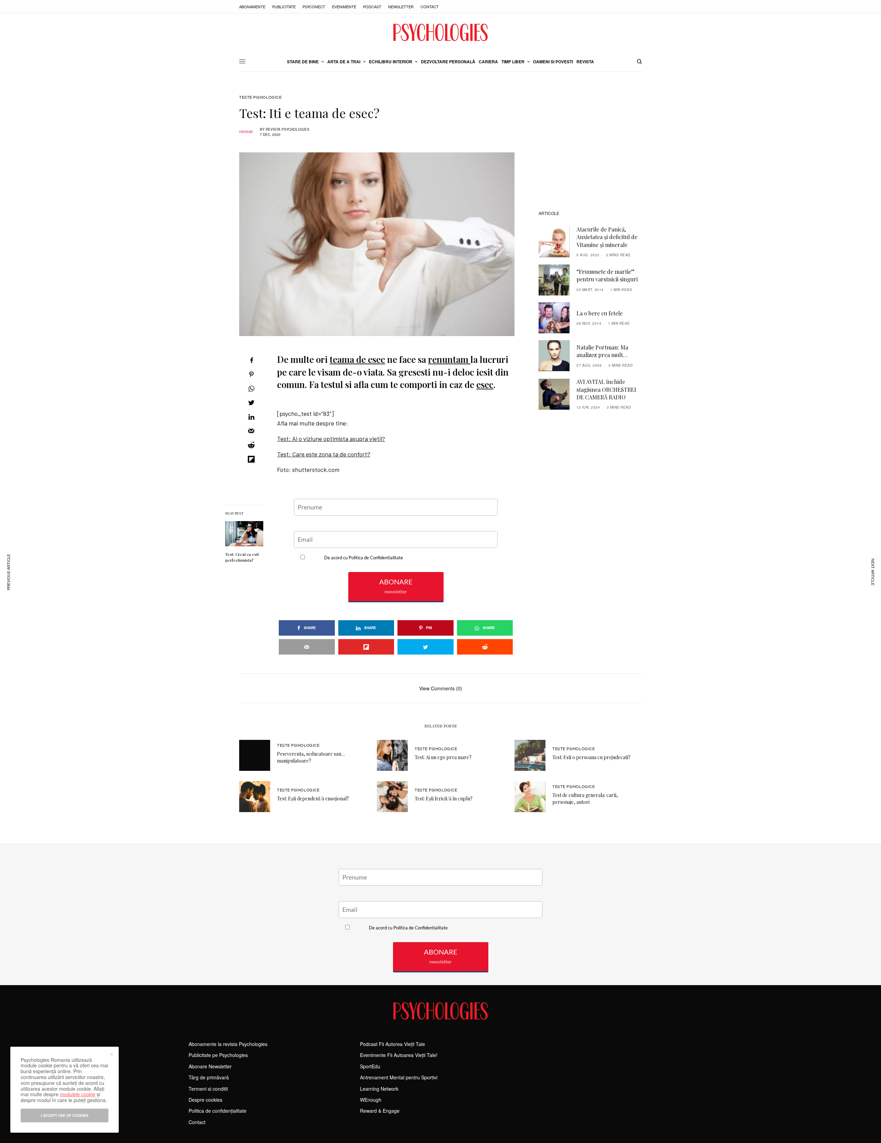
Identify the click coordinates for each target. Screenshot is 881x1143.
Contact (430, 6)
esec (484, 384)
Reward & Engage (380, 1110)
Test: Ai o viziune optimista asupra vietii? (331, 438)
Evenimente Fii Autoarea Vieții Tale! (398, 1055)
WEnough (370, 1099)
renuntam (449, 359)
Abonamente (252, 6)
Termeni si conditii (208, 1088)
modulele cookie (77, 1094)
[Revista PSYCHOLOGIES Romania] (440, 32)
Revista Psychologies (287, 129)
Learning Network (379, 1088)
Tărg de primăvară (209, 1077)
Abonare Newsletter (210, 1066)
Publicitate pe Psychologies (218, 1055)
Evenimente (344, 6)
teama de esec (357, 359)
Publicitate (284, 6)
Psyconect (313, 6)
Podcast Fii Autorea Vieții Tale (392, 1043)
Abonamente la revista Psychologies (228, 1043)
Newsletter (401, 6)
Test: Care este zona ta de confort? (323, 454)
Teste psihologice (260, 97)
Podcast (372, 6)
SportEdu (370, 1066)
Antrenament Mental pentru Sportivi (398, 1077)
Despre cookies (205, 1099)
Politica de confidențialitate (217, 1110)
